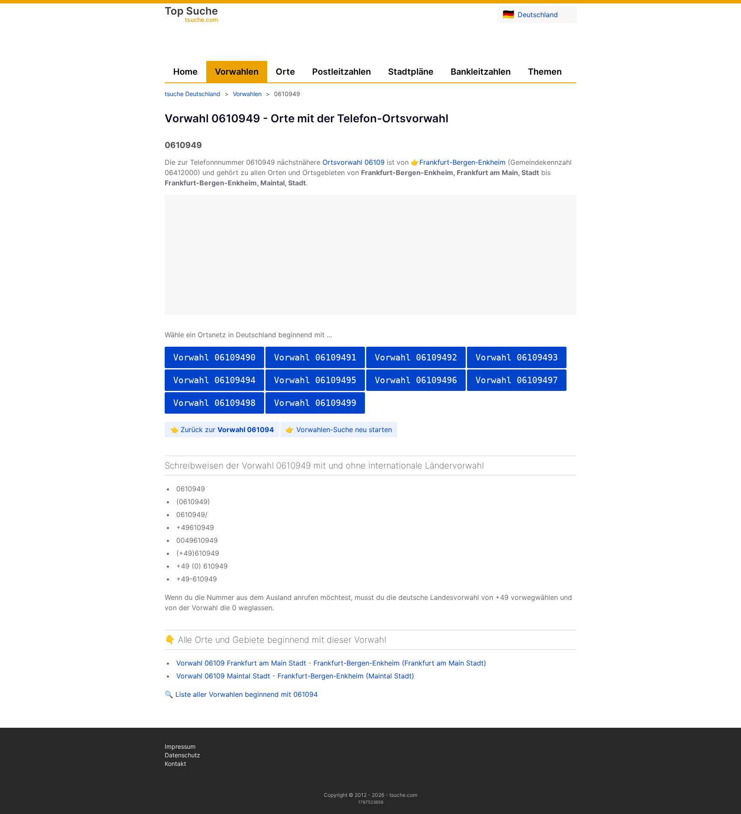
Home (185, 72)
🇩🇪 (530, 14)
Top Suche (191, 15)
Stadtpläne (411, 72)
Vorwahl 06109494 (214, 380)
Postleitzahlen (341, 72)
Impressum (180, 746)
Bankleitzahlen (481, 72)
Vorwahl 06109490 (214, 357)
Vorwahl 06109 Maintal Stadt (223, 676)
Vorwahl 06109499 (315, 403)
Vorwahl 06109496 (416, 380)
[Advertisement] (370, 255)
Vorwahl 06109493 (517, 357)
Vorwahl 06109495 (315, 380)
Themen (545, 72)
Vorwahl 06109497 (517, 380)
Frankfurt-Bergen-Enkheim (462, 162)
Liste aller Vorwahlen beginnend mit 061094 (246, 694)
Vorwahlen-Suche (324, 429)
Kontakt (175, 763)
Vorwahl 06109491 (315, 357)
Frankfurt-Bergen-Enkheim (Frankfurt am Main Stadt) (399, 663)
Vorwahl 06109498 (214, 403)
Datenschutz (182, 755)
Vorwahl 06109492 (416, 357)
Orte (285, 72)
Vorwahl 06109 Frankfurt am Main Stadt (241, 663)
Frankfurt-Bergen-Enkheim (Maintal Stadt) (345, 676)
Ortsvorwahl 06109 (353, 162)
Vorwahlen (237, 72)
